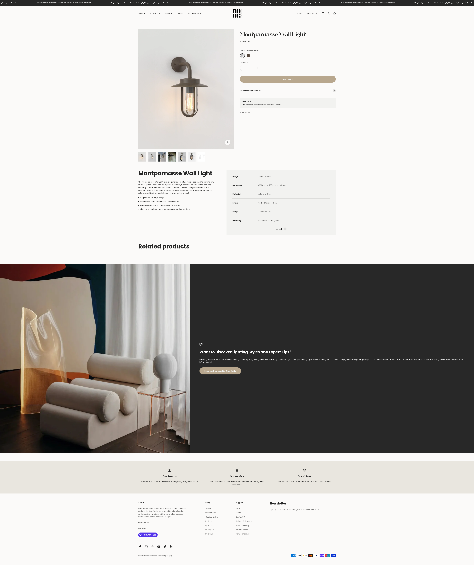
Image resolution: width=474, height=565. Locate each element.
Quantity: (244, 62)
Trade (238, 512)
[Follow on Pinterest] (152, 546)
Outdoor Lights (211, 517)
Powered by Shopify (165, 556)
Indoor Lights (210, 512)
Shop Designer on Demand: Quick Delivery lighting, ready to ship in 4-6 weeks (52, 3)
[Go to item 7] (201, 157)
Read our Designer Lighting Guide (220, 371)
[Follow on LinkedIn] (171, 546)
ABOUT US (169, 13)
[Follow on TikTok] (165, 546)
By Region (209, 529)
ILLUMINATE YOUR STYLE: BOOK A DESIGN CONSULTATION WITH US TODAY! (128, 3)
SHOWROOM (193, 13)
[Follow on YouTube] (158, 546)
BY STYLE (154, 13)
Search (208, 508)
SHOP (140, 13)
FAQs (238, 508)
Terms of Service (243, 534)
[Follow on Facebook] (140, 546)
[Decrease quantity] (243, 68)
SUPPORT (310, 13)
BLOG (180, 13)
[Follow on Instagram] (146, 546)
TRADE (299, 13)
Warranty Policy (242, 525)
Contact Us (241, 517)
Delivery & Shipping (244, 521)
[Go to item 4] (172, 157)
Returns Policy (242, 529)
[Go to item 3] (162, 157)
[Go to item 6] (192, 157)
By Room (209, 525)
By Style (208, 521)
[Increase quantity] (253, 68)
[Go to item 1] (142, 157)
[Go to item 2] (152, 157)
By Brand (209, 534)
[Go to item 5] (182, 157)
